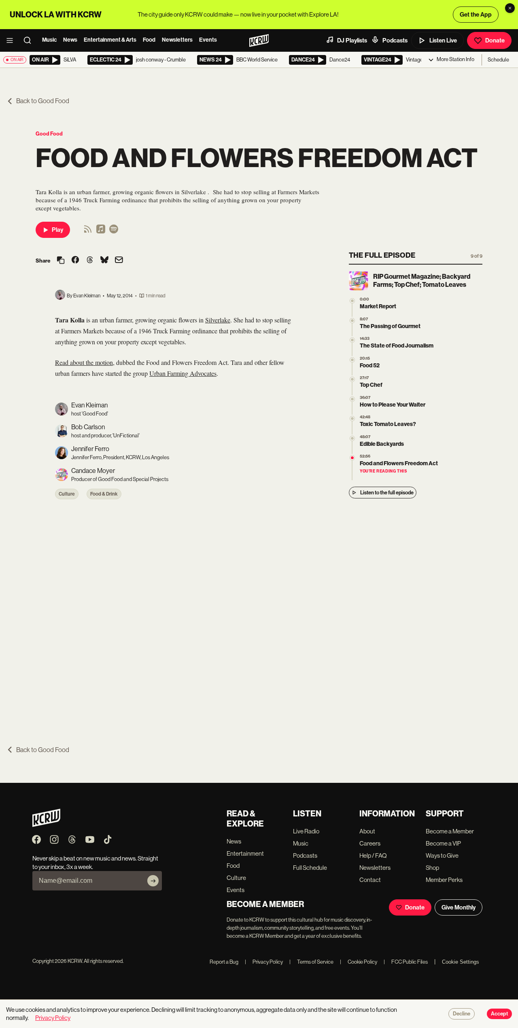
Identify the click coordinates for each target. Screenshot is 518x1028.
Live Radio (306, 831)
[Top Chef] (352, 379)
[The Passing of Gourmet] (352, 320)
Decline (461, 1014)
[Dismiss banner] (510, 8)
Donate (495, 40)
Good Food (49, 134)
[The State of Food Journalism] (352, 340)
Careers (369, 843)
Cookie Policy (358, 962)
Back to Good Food (42, 101)
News (70, 39)
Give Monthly (459, 907)
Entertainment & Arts (110, 39)
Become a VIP (443, 843)
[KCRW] (46, 824)
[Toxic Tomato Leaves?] (352, 418)
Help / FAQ (373, 855)
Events (208, 39)
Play (57, 229)
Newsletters (177, 39)
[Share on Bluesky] (104, 260)
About (367, 831)
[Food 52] (352, 360)
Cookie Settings (460, 962)
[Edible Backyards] (352, 438)
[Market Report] (352, 301)
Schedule (498, 60)
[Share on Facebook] (75, 260)
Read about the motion (84, 362)
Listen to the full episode (387, 493)
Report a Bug (224, 962)
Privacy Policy (264, 962)
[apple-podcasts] (101, 231)
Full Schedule (310, 867)
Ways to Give (442, 855)
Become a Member (450, 831)
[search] (30, 40)
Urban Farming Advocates (183, 373)
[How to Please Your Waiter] (352, 399)
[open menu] (12, 40)
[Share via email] (119, 260)
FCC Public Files (406, 962)
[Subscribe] (153, 880)
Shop (432, 867)
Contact (370, 879)
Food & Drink (104, 494)
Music (49, 39)
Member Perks (444, 879)
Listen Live (443, 40)
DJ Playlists (352, 40)
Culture (67, 494)
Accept (499, 1014)
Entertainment (245, 853)
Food (149, 39)
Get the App (476, 14)
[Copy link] (61, 260)
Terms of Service (311, 962)
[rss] (88, 231)
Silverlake (217, 320)
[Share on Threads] (90, 260)
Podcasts (395, 40)
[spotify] (114, 231)
